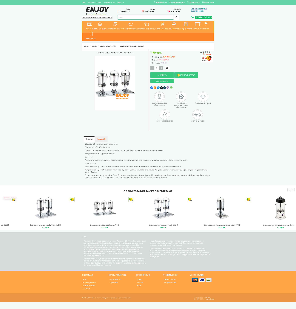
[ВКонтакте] (151, 87)
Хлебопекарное (130, 29)
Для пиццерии (162, 29)
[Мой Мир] (158, 87)
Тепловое (89, 29)
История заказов (170, 283)
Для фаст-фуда (100, 29)
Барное (206, 29)
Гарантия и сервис (109, 2)
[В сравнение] (167, 68)
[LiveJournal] (164, 87)
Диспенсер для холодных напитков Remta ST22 (266, 225)
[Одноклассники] (155, 87)
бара (90, 245)
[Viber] (167, 87)
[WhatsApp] (171, 87)
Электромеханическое (115, 29)
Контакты (120, 2)
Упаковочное (174, 29)
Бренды (139, 280)
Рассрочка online (162, 81)
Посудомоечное (186, 29)
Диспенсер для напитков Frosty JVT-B (89, 225)
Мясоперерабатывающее (146, 29)
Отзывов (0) (101, 139)
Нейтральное (197, 29)
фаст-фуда (104, 245)
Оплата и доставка (94, 2)
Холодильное (91, 38)
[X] (161, 87)
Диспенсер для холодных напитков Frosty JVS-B (206, 225)
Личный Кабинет (170, 280)
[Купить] (27, 221)
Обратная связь (115, 280)
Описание (89, 139)
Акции (139, 285)
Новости (140, 283)
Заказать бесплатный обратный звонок (199, 10)
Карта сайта (114, 283)
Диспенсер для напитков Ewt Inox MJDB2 (30, 225)
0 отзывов (207, 54)
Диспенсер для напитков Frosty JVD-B (148, 225)
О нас (84, 2)
